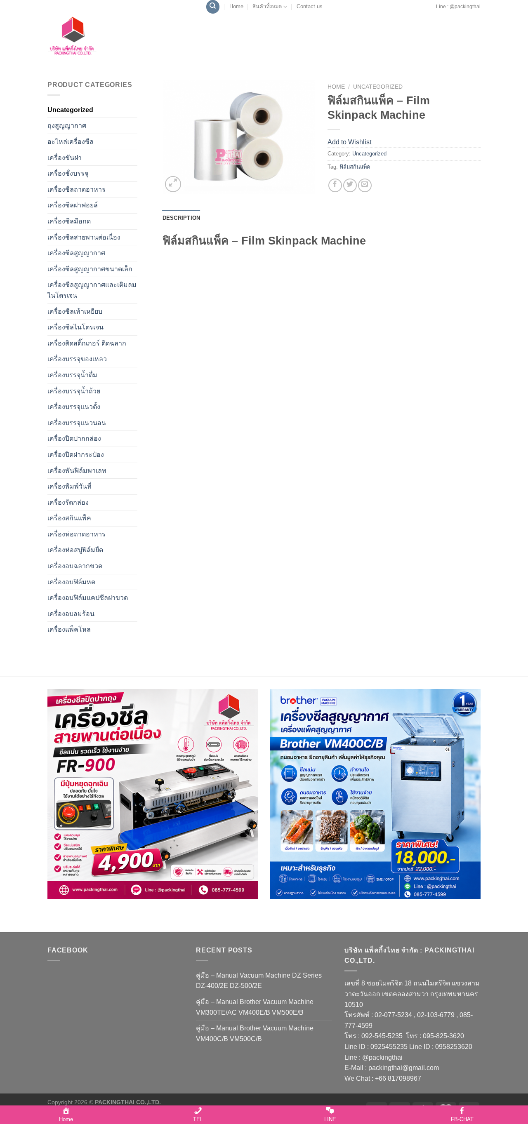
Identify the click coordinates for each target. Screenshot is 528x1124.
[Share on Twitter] (350, 185)
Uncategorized (70, 109)
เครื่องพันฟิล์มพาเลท (76, 470)
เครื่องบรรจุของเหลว (77, 358)
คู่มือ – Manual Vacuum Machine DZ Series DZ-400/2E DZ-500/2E (259, 981)
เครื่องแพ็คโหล (69, 629)
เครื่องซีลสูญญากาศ (76, 252)
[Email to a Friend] (365, 185)
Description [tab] (181, 218)
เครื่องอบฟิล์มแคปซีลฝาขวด (87, 597)
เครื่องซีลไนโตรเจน (75, 327)
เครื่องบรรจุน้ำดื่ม (72, 375)
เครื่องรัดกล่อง (68, 502)
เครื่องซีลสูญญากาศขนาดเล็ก (89, 269)
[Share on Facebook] (335, 185)
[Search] (212, 7)
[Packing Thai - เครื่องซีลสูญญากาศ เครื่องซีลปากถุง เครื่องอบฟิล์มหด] (90, 38)
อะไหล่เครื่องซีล (70, 141)
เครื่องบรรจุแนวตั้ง (73, 406)
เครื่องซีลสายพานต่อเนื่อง (83, 237)
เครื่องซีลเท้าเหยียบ (74, 311)
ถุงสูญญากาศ (66, 125)
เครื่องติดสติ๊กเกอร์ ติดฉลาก (86, 343)
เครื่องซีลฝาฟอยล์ (72, 205)
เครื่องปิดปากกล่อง (74, 438)
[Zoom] (173, 184)
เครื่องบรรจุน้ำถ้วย (73, 391)
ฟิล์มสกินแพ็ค (354, 167)
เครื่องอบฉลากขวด (74, 565)
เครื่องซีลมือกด (69, 221)
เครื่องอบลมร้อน (70, 613)
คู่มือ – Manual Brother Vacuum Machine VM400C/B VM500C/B (255, 1033)
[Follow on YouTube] (433, 10)
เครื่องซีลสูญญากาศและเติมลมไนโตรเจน (92, 290)
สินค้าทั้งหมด (267, 6)
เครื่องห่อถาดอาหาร (76, 534)
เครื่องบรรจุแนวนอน (76, 422)
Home (236, 6)
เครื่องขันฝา (64, 157)
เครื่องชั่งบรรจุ (67, 173)
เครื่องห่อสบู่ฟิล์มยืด (75, 549)
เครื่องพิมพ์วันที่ (69, 486)
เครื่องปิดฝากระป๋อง (75, 454)
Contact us (310, 6)
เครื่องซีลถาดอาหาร (76, 189)
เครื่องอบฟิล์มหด (71, 582)
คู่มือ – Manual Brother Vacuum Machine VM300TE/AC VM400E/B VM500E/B (255, 1007)
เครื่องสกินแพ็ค (69, 518)
